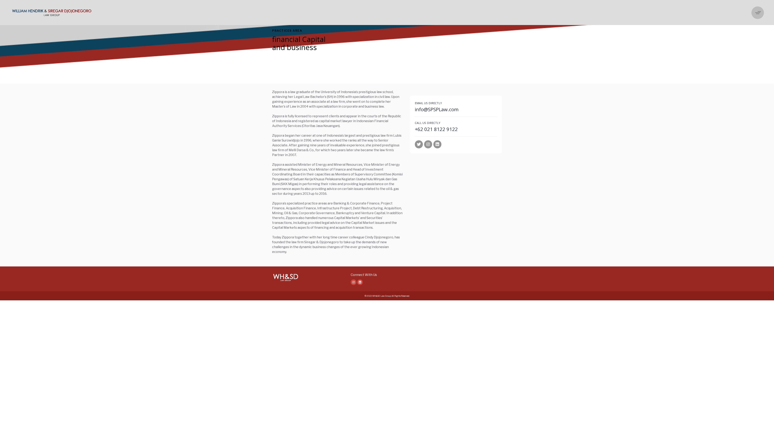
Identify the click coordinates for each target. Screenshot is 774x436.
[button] (758, 12)
